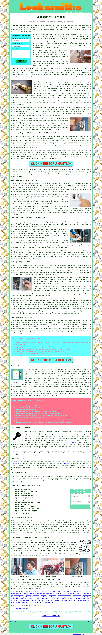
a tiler (42, 552)
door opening (62, 552)
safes (81, 95)
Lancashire (19, 591)
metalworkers (15, 554)
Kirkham (59, 591)
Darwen (58, 593)
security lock (39, 373)
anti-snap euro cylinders (57, 377)
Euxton (33, 600)
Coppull (36, 602)
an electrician (36, 554)
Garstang (87, 597)
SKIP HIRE (57, 554)
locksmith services (48, 440)
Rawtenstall (77, 595)
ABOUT (76, 12)
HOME (67, 12)
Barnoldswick (24, 600)
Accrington (15, 598)
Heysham (78, 593)
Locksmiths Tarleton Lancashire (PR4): (25, 25)
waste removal (46, 550)
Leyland (24, 593)
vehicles (54, 88)
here (59, 579)
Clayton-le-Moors (17, 595)
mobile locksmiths (17, 104)
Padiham (28, 595)
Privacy (90, 621)
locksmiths (48, 85)
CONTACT (81, 12)
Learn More (77, 634)
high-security (25, 72)
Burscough (54, 597)
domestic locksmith (48, 390)
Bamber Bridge (27, 602)
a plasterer (51, 544)
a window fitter (49, 548)
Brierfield (30, 597)
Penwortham (50, 593)
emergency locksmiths (76, 437)
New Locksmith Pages (19, 621)
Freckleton (86, 593)
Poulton (72, 600)
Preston (43, 595)
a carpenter (61, 546)
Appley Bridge (67, 598)
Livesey (36, 595)
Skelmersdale (55, 598)
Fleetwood (78, 598)
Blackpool (77, 591)
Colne (64, 593)
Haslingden (15, 600)
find (16, 476)
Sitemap (12, 621)
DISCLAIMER (87, 12)
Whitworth (49, 600)
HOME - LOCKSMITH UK (51, 616)
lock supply (76, 388)
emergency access (31, 76)
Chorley (21, 597)
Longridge (40, 600)
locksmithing (51, 90)
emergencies (86, 386)
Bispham (13, 597)
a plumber (23, 552)
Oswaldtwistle (48, 602)
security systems (25, 99)
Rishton (36, 591)
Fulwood (57, 600)
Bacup (18, 593)
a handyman (71, 548)
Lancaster (44, 591)
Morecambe (45, 598)
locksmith (55, 93)
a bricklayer (24, 550)
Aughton (23, 598)
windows (13, 76)
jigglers (66, 463)
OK (83, 634)
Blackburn (32, 593)
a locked (56, 70)
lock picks (15, 463)
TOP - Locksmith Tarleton (20, 608)
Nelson (38, 597)
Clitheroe (86, 595)
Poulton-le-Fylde (64, 595)
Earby (62, 597)
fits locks (33, 97)
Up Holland (68, 591)
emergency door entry (37, 546)
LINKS (71, 12)
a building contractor (80, 554)
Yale (29, 122)
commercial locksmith (37, 386)
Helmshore (86, 598)
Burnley (52, 591)
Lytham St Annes (34, 598)
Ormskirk (79, 597)
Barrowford (41, 593)
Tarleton (71, 169)
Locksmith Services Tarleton (26, 486)
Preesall (65, 600)
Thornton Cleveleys (83, 600)
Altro (18, 122)
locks (70, 97)
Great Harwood (16, 602)
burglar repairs (69, 550)
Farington (52, 595)
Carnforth (70, 597)
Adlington (70, 593)
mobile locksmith (30, 375)
